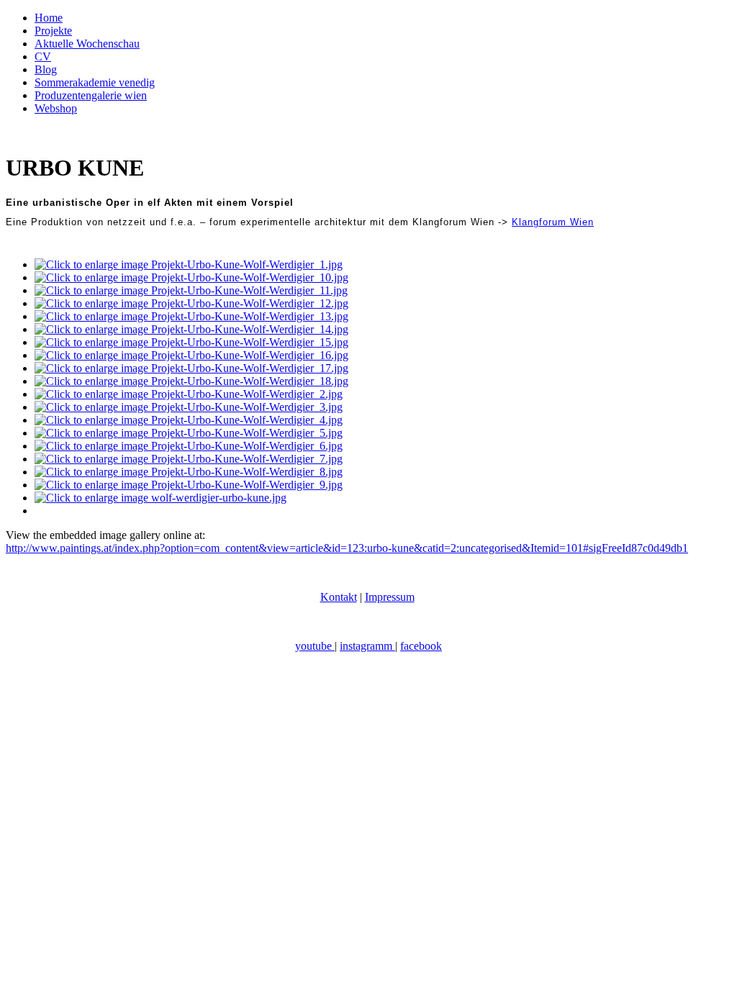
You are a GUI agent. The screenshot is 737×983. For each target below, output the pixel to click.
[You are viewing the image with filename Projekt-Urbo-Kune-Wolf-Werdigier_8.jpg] (189, 472)
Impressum (390, 597)
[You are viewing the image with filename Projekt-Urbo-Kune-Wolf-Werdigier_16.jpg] (191, 355)
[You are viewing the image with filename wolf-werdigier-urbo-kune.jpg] (160, 497)
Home (49, 18)
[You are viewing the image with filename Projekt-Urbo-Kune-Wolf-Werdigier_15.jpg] (191, 342)
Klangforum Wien (553, 222)
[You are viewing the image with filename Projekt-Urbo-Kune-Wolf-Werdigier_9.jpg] (189, 485)
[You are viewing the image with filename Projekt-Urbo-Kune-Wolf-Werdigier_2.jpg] (189, 394)
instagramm (367, 646)
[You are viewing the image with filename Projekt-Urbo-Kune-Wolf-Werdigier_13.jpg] (191, 316)
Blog (46, 69)
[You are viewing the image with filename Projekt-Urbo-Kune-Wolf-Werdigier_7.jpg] (189, 459)
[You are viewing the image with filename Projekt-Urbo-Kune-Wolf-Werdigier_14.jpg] (191, 329)
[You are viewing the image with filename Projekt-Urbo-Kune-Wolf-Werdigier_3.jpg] (189, 407)
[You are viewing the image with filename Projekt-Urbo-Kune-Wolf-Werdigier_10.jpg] (191, 277)
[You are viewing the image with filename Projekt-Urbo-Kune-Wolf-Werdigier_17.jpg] (191, 368)
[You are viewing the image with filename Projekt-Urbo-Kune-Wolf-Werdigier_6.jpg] (189, 446)
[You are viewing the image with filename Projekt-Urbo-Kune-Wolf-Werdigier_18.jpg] (191, 381)
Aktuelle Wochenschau (87, 43)
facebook (421, 646)
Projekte (53, 30)
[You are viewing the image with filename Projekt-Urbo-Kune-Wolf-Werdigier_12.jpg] (191, 303)
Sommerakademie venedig (95, 82)
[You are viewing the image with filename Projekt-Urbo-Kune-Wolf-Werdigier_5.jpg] (189, 433)
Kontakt (338, 597)
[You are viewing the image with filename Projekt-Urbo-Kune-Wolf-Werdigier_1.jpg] (189, 264)
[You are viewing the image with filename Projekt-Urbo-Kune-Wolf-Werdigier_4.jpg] (189, 420)
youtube (315, 646)
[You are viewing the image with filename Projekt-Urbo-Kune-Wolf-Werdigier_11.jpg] (191, 290)
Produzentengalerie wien (91, 95)
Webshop (56, 108)
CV (43, 56)
